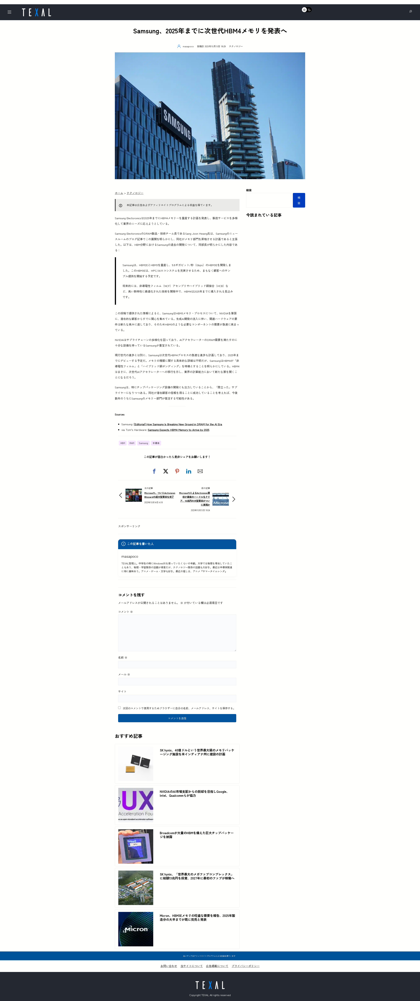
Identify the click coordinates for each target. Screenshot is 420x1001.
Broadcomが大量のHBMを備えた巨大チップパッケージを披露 (197, 835)
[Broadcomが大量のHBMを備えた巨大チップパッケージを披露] (135, 832)
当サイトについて (191, 966)
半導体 (156, 443)
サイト (122, 691)
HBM (122, 443)
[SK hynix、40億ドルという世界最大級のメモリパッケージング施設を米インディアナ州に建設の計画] (135, 749)
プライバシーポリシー (246, 966)
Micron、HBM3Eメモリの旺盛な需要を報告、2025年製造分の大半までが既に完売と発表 (197, 917)
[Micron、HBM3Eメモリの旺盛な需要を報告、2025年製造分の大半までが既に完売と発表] (135, 915)
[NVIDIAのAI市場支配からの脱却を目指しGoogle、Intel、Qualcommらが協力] (135, 791)
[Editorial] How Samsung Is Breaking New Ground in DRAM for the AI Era (178, 424)
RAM (132, 443)
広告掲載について (217, 966)
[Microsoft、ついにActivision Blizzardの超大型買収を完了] (134, 491)
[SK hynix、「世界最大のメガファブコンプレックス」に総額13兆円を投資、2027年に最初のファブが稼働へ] (135, 873)
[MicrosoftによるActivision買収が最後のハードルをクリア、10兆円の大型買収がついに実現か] (220, 495)
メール (124, 674)
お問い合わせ (168, 966)
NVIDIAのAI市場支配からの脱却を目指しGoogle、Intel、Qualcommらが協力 (194, 793)
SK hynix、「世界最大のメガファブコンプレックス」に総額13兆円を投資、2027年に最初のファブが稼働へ (197, 876)
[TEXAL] (36, 9)
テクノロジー (236, 46)
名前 (122, 657)
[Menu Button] (10, 13)
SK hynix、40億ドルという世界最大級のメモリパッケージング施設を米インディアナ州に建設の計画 (197, 752)
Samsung (143, 443)
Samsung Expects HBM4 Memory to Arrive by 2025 (178, 430)
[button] (154, 471)
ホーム (119, 193)
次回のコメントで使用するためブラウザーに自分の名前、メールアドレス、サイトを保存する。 (179, 708)
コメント (125, 612)
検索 (249, 190)
